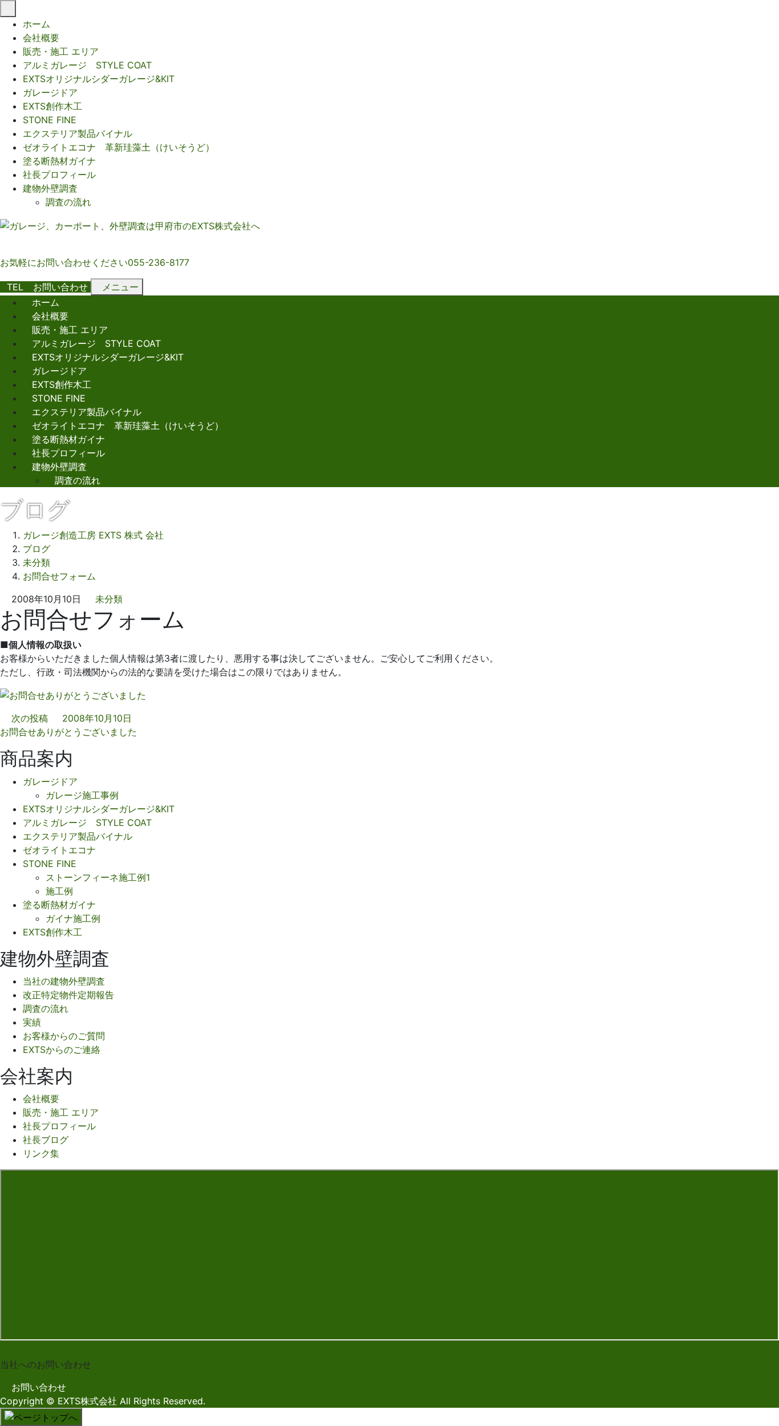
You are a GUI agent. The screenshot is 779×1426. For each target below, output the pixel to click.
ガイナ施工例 (73, 918)
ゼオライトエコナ (59, 850)
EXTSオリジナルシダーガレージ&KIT (99, 78)
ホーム (36, 24)
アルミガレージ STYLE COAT (87, 65)
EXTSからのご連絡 (61, 1049)
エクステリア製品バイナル (77, 133)
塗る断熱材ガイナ (59, 161)
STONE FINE (49, 119)
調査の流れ (68, 202)
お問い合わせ (38, 1387)
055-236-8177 (42, 1350)
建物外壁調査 (50, 188)
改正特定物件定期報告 (68, 994)
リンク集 (41, 1153)
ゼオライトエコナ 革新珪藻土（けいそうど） (118, 147)
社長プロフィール (59, 174)
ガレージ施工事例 (82, 795)
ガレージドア (50, 92)
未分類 (109, 599)
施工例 (59, 891)
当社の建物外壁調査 (64, 981)
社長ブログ (45, 1139)
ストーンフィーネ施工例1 (98, 877)
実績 (32, 1022)
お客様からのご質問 (64, 1036)
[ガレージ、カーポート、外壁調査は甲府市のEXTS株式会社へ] (130, 224)
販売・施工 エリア (61, 51)
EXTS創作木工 (52, 106)
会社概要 (41, 37)
